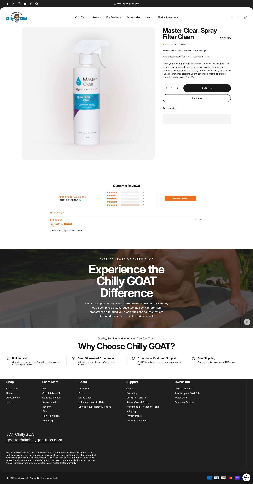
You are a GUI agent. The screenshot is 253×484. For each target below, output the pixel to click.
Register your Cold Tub (187, 393)
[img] (56, 220)
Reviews (47, 406)
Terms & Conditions (137, 420)
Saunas (10, 393)
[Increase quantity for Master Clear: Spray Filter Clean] (178, 88)
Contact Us (132, 388)
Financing (47, 420)
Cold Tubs (12, 388)
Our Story (83, 388)
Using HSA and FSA (137, 397)
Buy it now (196, 98)
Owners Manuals (183, 388)
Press (81, 393)
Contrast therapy (51, 397)
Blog (44, 388)
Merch (9, 402)
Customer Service (184, 402)
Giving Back (84, 397)
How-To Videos (51, 415)
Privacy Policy (134, 415)
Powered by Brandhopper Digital (44, 478)
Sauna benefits (50, 402)
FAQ (44, 411)
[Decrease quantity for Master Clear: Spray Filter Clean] (166, 88)
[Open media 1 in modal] (88, 93)
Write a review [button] (180, 198)
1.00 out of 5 (79, 197)
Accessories (13, 397)
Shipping (131, 411)
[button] (112, 205)
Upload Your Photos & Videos (94, 406)
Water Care (180, 397)
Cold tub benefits (51, 393)
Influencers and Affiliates (91, 402)
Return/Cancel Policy (137, 402)
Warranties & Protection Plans (142, 406)
